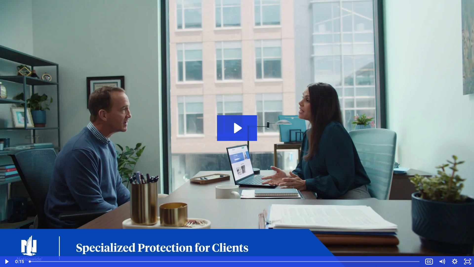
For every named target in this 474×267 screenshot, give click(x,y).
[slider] (224, 261)
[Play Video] (6, 261)
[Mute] (441, 261)
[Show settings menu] (454, 261)
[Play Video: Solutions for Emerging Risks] (237, 128)
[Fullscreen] (467, 261)
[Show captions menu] (429, 261)
